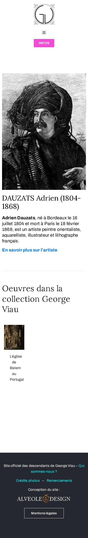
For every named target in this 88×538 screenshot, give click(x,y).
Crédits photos (29, 481)
